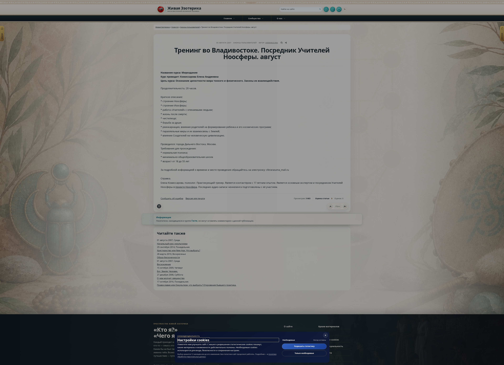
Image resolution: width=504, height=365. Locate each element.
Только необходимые (304, 353)
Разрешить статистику (304, 346)
